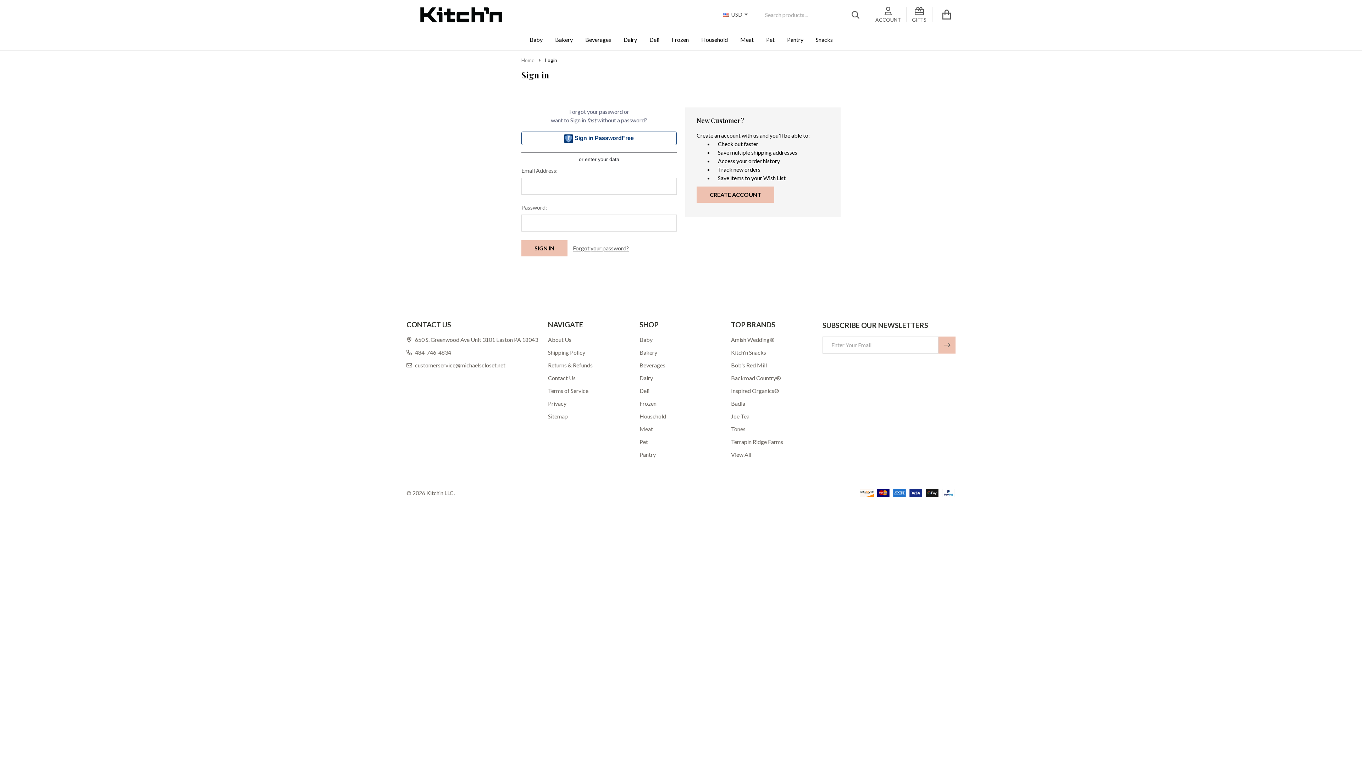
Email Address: (539, 170)
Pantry (795, 39)
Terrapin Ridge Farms (757, 441)
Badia (738, 403)
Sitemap (558, 416)
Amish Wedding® (753, 339)
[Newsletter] (947, 345)
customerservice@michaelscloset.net (460, 365)
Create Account (735, 194)
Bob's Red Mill (749, 365)
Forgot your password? (601, 248)
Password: (534, 207)
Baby (536, 39)
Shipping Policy (566, 352)
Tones (738, 429)
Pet (770, 39)
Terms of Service (568, 390)
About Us (559, 339)
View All (741, 454)
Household (714, 39)
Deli (654, 39)
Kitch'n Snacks (748, 352)
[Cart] (947, 14)
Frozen (680, 39)
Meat (747, 39)
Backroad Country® (756, 377)
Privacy (557, 403)
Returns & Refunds (570, 365)
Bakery (564, 39)
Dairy (630, 39)
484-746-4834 (433, 352)
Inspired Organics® (755, 390)
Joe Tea (740, 416)
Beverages (598, 39)
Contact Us (562, 377)
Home (528, 60)
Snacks (824, 39)
